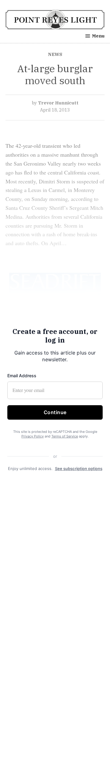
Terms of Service (64, 436)
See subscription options (78, 468)
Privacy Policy (32, 436)
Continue (55, 412)
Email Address (21, 375)
